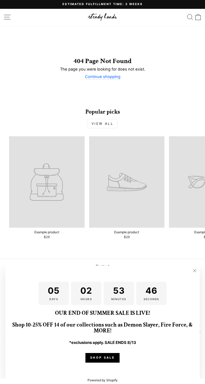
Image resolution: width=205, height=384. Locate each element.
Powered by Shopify (103, 380)
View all (103, 124)
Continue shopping (102, 77)
